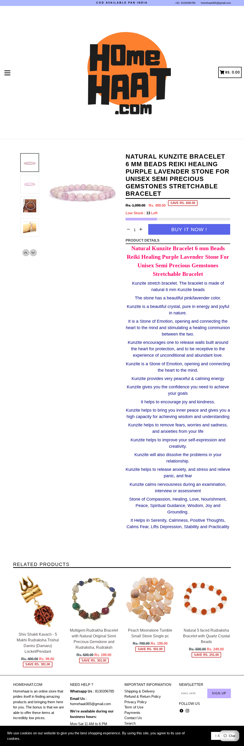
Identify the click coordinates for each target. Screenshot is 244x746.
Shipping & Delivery (139, 691)
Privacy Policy (135, 702)
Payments (132, 713)
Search (130, 723)
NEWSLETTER (191, 685)
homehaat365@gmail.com (216, 2)
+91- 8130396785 (185, 2)
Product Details (142, 240)
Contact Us (133, 718)
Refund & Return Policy (142, 696)
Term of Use (133, 707)
